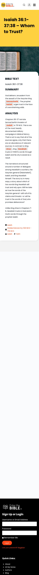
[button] (34, 5)
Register (21, 547)
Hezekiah (22, 149)
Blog (7, 573)
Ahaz (8, 149)
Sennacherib (12, 101)
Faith (18, 234)
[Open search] (24, 5)
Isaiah (9, 104)
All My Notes (10, 567)
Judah (9, 125)
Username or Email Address (15, 519)
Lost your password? (9, 548)
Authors (8, 570)
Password (6, 528)
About (7, 564)
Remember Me (11, 537)
